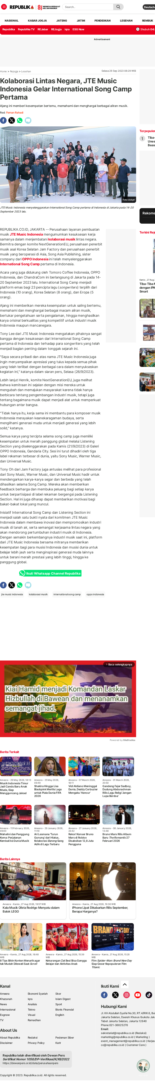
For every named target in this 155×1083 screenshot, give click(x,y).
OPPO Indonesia (35, 259)
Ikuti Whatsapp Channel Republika (53, 573)
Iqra (30, 999)
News (3, 1004)
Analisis (32, 1004)
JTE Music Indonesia (26, 234)
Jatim (81, 20)
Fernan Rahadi (14, 112)
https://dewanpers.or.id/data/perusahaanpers (30, 1063)
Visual (31, 1014)
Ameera (4, 993)
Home (3, 71)
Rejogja (14, 71)
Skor (58, 993)
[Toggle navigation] (4, 7)
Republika (8, 29)
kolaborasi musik (62, 239)
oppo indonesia (95, 594)
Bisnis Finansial (64, 1009)
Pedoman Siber (64, 1037)
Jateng (61, 20)
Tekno (31, 1009)
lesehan (126, 20)
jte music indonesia (12, 594)
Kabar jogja (37, 20)
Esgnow (5, 1014)
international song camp (67, 594)
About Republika (10, 1037)
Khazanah (6, 999)
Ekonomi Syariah (38, 993)
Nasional (11, 20)
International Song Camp (20, 264)
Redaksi (33, 1037)
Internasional (7, 1009)
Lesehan (26, 71)
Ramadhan (34, 1020)
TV (2, 1020)
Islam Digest (62, 999)
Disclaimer (6, 1042)
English (59, 1014)
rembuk (147, 20)
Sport (58, 1004)
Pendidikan (103, 20)
